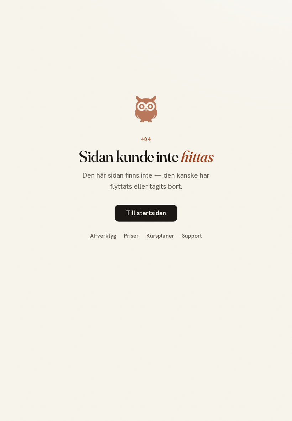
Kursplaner (160, 235)
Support (192, 235)
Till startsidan (146, 213)
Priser (131, 235)
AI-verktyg (103, 235)
